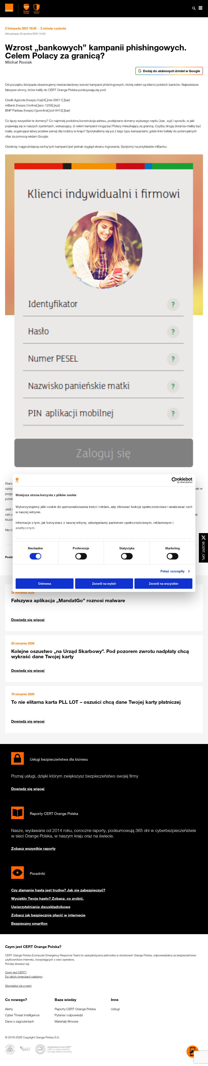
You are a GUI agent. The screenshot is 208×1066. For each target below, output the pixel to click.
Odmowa (44, 583)
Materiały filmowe (66, 1021)
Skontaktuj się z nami (18, 986)
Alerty (9, 1009)
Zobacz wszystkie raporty (33, 848)
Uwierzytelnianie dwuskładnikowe (40, 906)
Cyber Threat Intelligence (22, 1015)
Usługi (115, 1009)
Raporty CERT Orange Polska (75, 1009)
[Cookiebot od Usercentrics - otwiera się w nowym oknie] (174, 480)
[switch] (81, 556)
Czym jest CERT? (16, 972)
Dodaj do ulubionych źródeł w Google (171, 71)
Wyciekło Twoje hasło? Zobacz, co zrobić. (47, 898)
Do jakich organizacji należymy (23, 976)
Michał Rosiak (18, 62)
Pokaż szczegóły (172, 571)
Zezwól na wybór (104, 583)
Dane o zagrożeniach (19, 1021)
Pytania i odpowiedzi (69, 1015)
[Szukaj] (194, 8)
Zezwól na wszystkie (163, 583)
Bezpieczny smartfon (29, 923)
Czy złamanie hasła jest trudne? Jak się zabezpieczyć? (58, 890)
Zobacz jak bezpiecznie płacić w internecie (48, 915)
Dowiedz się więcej (27, 619)
